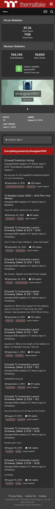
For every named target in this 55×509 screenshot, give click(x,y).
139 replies (36, 279)
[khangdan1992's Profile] (27, 109)
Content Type (14, 140)
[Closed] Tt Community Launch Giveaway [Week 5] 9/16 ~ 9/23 (22, 261)
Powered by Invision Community (27, 505)
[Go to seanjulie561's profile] (19, 68)
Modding (8, 205)
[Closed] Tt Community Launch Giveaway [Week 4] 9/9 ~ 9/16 (21, 293)
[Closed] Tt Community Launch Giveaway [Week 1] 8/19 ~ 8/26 (22, 430)
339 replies (35, 183)
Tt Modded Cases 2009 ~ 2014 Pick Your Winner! (27, 197)
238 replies (32, 448)
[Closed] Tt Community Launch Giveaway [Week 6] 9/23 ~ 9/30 (22, 229)
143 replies (36, 247)
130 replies (35, 317)
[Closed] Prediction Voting (19, 160)
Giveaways (9, 236)
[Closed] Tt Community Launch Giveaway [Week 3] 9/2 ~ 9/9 (21, 331)
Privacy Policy (15, 496)
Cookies (42, 496)
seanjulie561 (29, 69)
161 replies (35, 384)
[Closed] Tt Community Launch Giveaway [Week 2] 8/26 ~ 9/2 (21, 366)
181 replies (35, 352)
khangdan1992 (11, 164)
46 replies (34, 215)
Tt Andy (33, 164)
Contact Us (30, 496)
